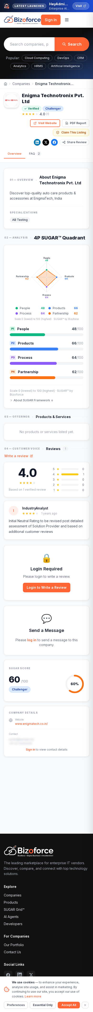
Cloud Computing (37, 58)
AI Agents (11, 917)
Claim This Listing (73, 132)
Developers (13, 924)
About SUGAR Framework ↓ (33, 400)
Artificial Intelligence (65, 66)
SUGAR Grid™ (14, 909)
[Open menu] (66, 20)
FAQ (34, 153)
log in (31, 640)
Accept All (69, 1005)
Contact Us (12, 952)
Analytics (19, 66)
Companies (21, 84)
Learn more (33, 996)
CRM (80, 58)
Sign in (30, 749)
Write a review (16, 456)
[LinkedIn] (37, 142)
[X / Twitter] (45, 142)
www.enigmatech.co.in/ (31, 724)
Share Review (77, 142)
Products (11, 902)
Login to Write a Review (47, 587)
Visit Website (47, 123)
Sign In (51, 19)
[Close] (85, 1005)
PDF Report (78, 123)
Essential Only (43, 1005)
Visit (79, 6)
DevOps (63, 58)
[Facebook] (54, 142)
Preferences (16, 1005)
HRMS (38, 66)
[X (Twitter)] (31, 975)
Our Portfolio (14, 945)
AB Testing (20, 220)
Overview (14, 153)
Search (75, 44)
